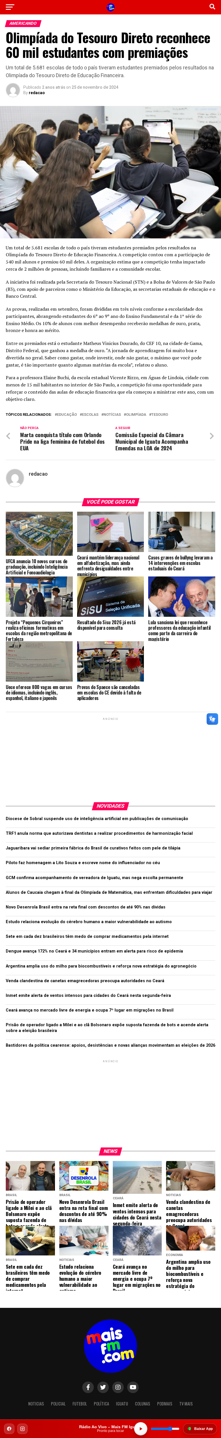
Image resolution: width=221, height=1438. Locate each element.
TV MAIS (186, 1404)
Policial (58, 1404)
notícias (112, 415)
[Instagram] (22, 1429)
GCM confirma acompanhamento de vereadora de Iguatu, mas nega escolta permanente (94, 877)
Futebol (80, 1404)
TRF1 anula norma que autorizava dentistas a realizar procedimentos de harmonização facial (99, 833)
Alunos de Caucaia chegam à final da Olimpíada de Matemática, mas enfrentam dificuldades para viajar (109, 892)
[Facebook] (9, 1429)
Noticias (36, 1404)
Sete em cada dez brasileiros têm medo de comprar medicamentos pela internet (87, 936)
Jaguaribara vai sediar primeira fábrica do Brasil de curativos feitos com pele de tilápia (93, 848)
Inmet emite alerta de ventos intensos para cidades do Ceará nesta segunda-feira (88, 995)
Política (101, 1404)
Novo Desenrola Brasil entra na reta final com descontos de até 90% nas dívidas (85, 907)
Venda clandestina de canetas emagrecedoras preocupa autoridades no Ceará (85, 980)
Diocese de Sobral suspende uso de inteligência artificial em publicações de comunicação (97, 818)
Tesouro (159, 415)
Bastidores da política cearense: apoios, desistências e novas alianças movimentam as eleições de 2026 (110, 1045)
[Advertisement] (110, 758)
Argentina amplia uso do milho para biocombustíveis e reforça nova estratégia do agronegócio (101, 966)
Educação (67, 415)
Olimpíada (136, 415)
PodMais (164, 1404)
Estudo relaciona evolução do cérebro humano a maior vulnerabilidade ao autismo (89, 921)
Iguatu (122, 1404)
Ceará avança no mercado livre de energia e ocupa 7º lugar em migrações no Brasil (90, 1010)
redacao (37, 92)
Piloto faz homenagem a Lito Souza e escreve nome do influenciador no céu (83, 862)
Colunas (142, 1404)
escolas (90, 415)
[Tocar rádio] (140, 1428)
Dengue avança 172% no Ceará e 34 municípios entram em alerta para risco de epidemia (94, 951)
